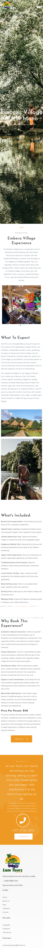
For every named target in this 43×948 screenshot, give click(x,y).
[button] (4, 304)
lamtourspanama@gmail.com (14, 945)
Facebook (6, 929)
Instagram (6, 925)
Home (9, 124)
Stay (4, 905)
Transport (6, 908)
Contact (6, 912)
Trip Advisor (7, 932)
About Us (6, 901)
